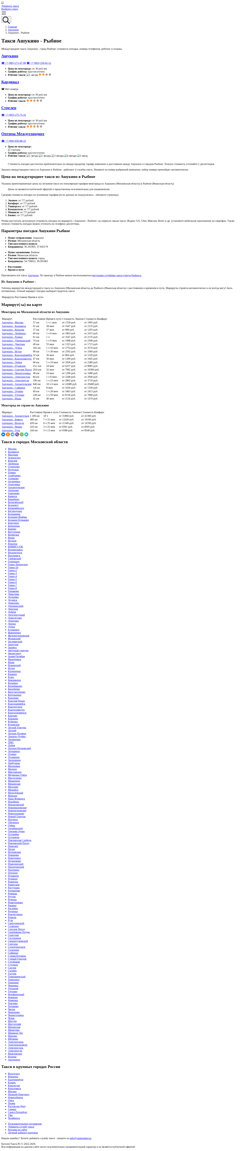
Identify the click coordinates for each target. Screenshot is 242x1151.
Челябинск (14, 1118)
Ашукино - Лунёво (12, 391)
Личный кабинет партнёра (23, 1132)
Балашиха (13, 451)
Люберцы (13, 463)
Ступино (13, 964)
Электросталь (15, 1047)
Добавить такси (10, 6)
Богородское (15, 511)
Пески (11, 849)
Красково (13, 697)
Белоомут (13, 505)
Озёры (11, 825)
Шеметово (14, 1030)
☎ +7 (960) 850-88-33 (13, 141)
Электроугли (15, 1050)
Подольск (13, 469)
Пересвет (13, 846)
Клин (11, 677)
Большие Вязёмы (17, 517)
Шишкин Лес (15, 1033)
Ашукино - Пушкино (14, 366)
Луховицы (14, 757)
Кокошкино (14, 680)
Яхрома (12, 1056)
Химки (12, 472)
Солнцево (13, 950)
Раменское (14, 884)
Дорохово (13, 620)
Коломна (13, 683)
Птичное (13, 872)
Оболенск (13, 822)
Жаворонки (14, 632)
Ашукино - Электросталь (16, 376)
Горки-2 (12, 570)
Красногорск (15, 706)
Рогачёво (13, 908)
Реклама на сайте (17, 1129)
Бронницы (14, 526)
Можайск (13, 789)
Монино (12, 795)
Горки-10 (13, 567)
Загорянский (15, 641)
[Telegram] (12, 434)
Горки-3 (12, 573)
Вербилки (13, 534)
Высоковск (14, 555)
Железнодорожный (18, 635)
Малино (12, 769)
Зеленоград (14, 457)
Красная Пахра (16, 700)
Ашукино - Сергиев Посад (17, 369)
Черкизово (14, 1012)
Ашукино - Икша (11, 398)
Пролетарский (16, 867)
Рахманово (14, 890)
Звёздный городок (18, 650)
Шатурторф (14, 1024)
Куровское (14, 724)
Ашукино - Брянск (12, 419)
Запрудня (13, 644)
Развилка (13, 881)
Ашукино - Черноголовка (16, 373)
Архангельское (16, 487)
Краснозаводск (16, 709)
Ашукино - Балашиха (14, 326)
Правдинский (15, 864)
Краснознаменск (17, 712)
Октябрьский (15, 828)
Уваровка (13, 985)
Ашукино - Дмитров (13, 344)
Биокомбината (16, 508)
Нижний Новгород (18, 1094)
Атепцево (13, 490)
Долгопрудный (16, 614)
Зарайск (12, 647)
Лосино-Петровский (19, 748)
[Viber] (17, 434)
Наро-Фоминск (16, 798)
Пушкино (13, 875)
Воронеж (13, 1076)
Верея (11, 537)
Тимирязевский (17, 976)
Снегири (13, 944)
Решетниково (15, 902)
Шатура (12, 1021)
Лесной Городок (17, 727)
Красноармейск (16, 703)
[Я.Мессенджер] (26, 434)
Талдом (12, 973)
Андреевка (14, 481)
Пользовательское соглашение (25, 1123)
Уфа (10, 1115)
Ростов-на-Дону (17, 1106)
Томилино (13, 979)
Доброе (12, 612)
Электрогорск (16, 1041)
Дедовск (12, 600)
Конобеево (14, 689)
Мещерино (14, 781)
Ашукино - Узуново (13, 395)
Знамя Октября (16, 656)
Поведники (14, 858)
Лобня (11, 745)
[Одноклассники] (8, 434)
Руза (10, 920)
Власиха (12, 543)
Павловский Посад (18, 843)
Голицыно (13, 561)
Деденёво (13, 597)
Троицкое (13, 982)
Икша (11, 662)
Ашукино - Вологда (13, 423)
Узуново (12, 991)
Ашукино (13, 29)
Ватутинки (14, 531)
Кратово (12, 715)
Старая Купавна (17, 955)
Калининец (14, 671)
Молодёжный (15, 792)
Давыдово (13, 594)
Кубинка (13, 721)
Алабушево (14, 475)
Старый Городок (17, 958)
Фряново (13, 1000)
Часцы (11, 1009)
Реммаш (12, 893)
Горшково (13, 591)
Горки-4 (12, 576)
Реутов (12, 896)
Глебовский (14, 558)
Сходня (12, 967)
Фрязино (13, 997)
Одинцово (14, 466)
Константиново (16, 692)
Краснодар (14, 1085)
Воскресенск (15, 552)
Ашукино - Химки (12, 337)
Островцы (13, 837)
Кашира (12, 674)
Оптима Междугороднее (22, 134)
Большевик (14, 514)
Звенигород (14, 653)
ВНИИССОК (15, 546)
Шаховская (14, 1027)
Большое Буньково (18, 520)
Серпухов (13, 935)
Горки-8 (12, 588)
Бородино (13, 523)
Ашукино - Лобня (12, 362)
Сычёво (12, 970)
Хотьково (13, 1006)
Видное (12, 540)
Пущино (12, 878)
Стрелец (8, 108)
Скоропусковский (18, 941)
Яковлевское (15, 1053)
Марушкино (15, 772)
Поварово (13, 855)
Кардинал (10, 82)
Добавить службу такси (21, 1126)
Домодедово (15, 617)
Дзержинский (15, 606)
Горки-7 (12, 585)
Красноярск (14, 1088)
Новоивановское (17, 807)
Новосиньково (16, 813)
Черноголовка (16, 1015)
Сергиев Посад (16, 929)
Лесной (12, 730)
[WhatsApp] (22, 434)
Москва (12, 448)
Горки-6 (12, 582)
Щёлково (13, 1038)
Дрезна (12, 623)
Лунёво (12, 754)
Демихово (13, 603)
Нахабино (13, 801)
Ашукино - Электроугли (15, 380)
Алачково (13, 478)
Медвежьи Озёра (17, 775)
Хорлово (13, 1003)
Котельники (14, 695)
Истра (11, 668)
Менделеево (15, 778)
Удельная (13, 988)
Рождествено (15, 914)
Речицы (12, 899)
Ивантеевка (14, 659)
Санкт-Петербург (17, 1112)
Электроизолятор (17, 1044)
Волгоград (14, 1073)
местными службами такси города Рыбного (116, 275)
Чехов (11, 1018)
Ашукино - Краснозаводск (17, 358)
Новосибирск (15, 1097)
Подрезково (14, 861)
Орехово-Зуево (16, 831)
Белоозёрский (15, 502)
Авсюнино (14, 1059)
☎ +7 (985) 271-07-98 (13, 63)
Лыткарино (14, 760)
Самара (12, 1109)
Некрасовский (16, 804)
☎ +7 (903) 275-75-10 (13, 115)
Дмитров (13, 609)
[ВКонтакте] (3, 434)
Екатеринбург (16, 1079)
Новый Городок (17, 816)
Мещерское (14, 783)
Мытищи (13, 454)
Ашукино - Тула (11, 430)
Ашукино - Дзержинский (16, 340)
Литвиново (14, 739)
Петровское (14, 852)
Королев (12, 460)
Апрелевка (14, 484)
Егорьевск (13, 629)
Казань (12, 1082)
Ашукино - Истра (12, 351)
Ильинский (14, 665)
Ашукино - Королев (13, 329)
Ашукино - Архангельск (15, 415)
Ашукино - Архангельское (17, 384)
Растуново (14, 887)
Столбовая (14, 961)
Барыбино (13, 499)
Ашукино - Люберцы (14, 333)
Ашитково (14, 493)
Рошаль (12, 917)
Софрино (13, 953)
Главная (12, 26)
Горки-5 (12, 579)
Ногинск (13, 819)
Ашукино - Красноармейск (17, 355)
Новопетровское (17, 810)
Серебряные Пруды (19, 932)
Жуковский (14, 638)
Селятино (13, 926)
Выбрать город (9, 9)
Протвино (13, 869)
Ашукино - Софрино (13, 387)
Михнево (13, 786)
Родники (13, 911)
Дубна (11, 626)
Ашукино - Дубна (12, 347)
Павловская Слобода (19, 840)
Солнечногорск (16, 947)
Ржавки (12, 905)
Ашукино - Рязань (12, 426)
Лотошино (14, 751)
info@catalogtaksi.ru (80, 1138)
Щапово (12, 1036)
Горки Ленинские (18, 564)
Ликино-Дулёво (17, 736)
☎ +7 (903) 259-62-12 (39, 63)
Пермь (11, 1103)
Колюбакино (15, 686)
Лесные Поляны (17, 733)
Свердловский (16, 923)
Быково (12, 528)
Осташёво (13, 834)
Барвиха (12, 496)
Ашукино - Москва (12, 322)
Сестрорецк (14, 938)
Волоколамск (15, 549)
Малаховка (14, 766)
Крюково (13, 718)
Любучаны (14, 763)
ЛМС (11, 742)
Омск (11, 1100)
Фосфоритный (16, 994)
